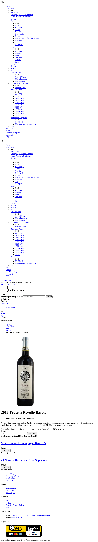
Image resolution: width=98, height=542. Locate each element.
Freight (8, 503)
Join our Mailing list (8, 284)
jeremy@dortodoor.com (20, 515)
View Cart (6, 280)
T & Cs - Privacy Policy (15, 505)
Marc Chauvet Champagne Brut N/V (23, 443)
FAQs (8, 501)
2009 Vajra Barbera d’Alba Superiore (24, 460)
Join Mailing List (12, 307)
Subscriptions (11, 488)
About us (9, 480)
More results (5, 303)
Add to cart (32, 434)
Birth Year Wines (12, 476)
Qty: (2, 433)
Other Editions (11, 491)
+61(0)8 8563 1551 (18, 517)
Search (3, 313)
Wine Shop (10, 474)
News (8, 507)
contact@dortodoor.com (41, 515)
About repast (10, 493)
